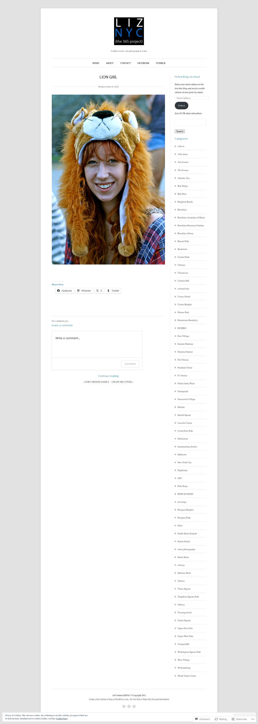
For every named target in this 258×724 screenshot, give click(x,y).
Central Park (183, 257)
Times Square (184, 588)
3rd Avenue (183, 162)
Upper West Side (185, 636)
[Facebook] (129, 706)
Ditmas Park (183, 312)
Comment (130, 363)
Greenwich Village (186, 399)
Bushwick (182, 249)
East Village (183, 336)
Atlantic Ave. (184, 178)
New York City (185, 462)
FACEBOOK (143, 63)
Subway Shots (184, 572)
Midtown (182, 454)
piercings (182, 501)
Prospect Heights (186, 509)
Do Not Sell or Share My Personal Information (149, 699)
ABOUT (110, 63)
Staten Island (184, 541)
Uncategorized (184, 612)
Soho (180, 525)
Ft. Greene (182, 375)
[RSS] (134, 706)
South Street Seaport (187, 533)
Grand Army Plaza (186, 383)
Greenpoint (183, 391)
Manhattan (183, 438)
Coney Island (184, 296)
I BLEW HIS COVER (122, 381)
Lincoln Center (185, 422)
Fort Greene (183, 359)
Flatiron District (185, 351)
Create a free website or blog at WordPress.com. (109, 699)
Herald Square (184, 414)
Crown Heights (185, 304)
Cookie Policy (62, 718)
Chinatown (183, 272)
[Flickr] (123, 706)
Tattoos (181, 580)
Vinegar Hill (183, 644)
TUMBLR (161, 63)
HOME (95, 63)
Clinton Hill (183, 280)
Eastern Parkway (185, 343)
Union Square (184, 620)
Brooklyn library (186, 233)
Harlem (181, 407)
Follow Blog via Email (187, 76)
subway (181, 565)
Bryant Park (183, 241)
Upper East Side (185, 628)
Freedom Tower (185, 367)
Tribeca (181, 604)
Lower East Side (185, 430)
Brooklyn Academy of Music (191, 217)
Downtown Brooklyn (188, 320)
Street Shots (183, 557)
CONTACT (125, 63)
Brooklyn (182, 209)
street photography (187, 549)
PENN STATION (185, 493)
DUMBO (182, 328)
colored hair (183, 288)
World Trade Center (187, 675)
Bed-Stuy (182, 193)
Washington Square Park (189, 651)
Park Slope (183, 486)
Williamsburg (184, 667)
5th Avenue (183, 170)
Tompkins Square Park (188, 596)
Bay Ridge (183, 185)
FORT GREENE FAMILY (97, 381)
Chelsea (181, 264)
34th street (183, 154)
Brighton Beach (185, 201)
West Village (184, 659)
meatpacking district (187, 446)
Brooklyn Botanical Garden (191, 225)
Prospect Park (184, 517)
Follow (181, 105)
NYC (180, 478)
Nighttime (182, 470)
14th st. (181, 146)
